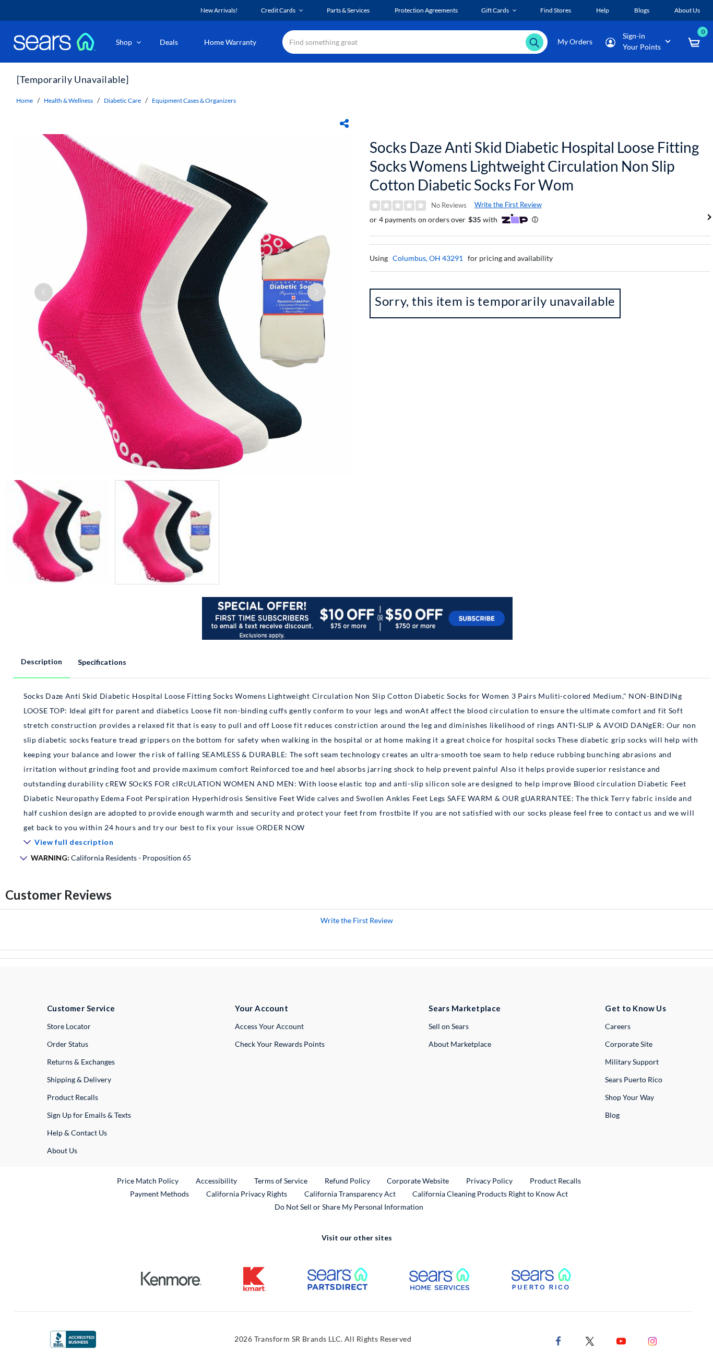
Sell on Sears (449, 1026)
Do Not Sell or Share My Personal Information (349, 1206)
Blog (612, 1114)
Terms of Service (280, 1180)
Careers (618, 1026)
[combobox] (415, 42)
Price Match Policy (148, 1180)
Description (41, 661)
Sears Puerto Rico (633, 1079)
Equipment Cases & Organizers (194, 100)
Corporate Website (418, 1180)
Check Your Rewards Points (280, 1044)
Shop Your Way (629, 1097)
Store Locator (69, 1026)
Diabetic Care (122, 100)
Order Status (67, 1044)
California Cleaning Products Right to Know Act (490, 1193)
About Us (62, 1150)
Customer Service (81, 1008)
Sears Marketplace (465, 1008)
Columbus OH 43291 (428, 258)
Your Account (261, 1008)
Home (24, 100)
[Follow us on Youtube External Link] (621, 1339)
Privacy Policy (489, 1180)
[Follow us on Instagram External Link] (652, 1339)
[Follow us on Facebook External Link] (558, 1339)
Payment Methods (159, 1193)
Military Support (632, 1061)
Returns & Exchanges (81, 1061)
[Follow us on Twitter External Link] (589, 1339)
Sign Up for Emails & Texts (89, 1114)
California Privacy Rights (246, 1193)
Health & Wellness (68, 100)
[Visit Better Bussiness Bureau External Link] (73, 1338)
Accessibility (216, 1180)
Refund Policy (347, 1180)
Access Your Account (269, 1026)
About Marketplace (460, 1044)
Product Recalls (72, 1097)
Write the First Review (508, 204)
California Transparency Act (350, 1193)
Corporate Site (628, 1044)
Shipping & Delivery (79, 1079)
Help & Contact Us (77, 1132)
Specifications (102, 662)
